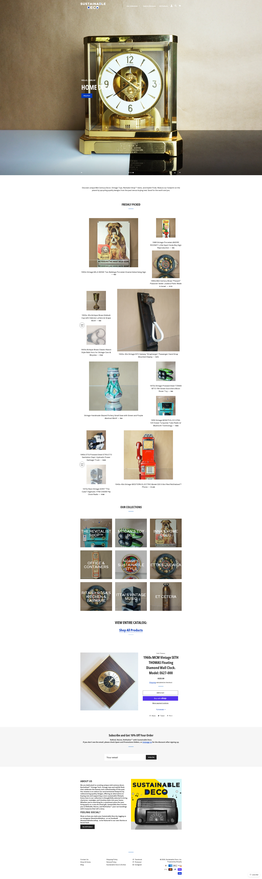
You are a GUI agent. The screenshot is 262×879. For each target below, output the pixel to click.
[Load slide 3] (133, 173)
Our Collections (132, 6)
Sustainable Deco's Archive (116, 865)
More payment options (160, 703)
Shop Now (87, 96)
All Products (163, 6)
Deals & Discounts (149, 6)
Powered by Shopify (174, 862)
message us (147, 742)
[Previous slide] (81, 172)
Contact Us (84, 859)
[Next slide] (179, 172)
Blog (82, 865)
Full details (160, 709)
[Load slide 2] (131, 173)
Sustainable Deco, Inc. (174, 859)
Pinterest (137, 862)
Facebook (138, 859)
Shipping (152, 682)
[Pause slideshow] (174, 172)
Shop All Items (85, 862)
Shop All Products (131, 630)
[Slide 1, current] (129, 173)
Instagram (138, 865)
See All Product (87, 827)
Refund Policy (111, 862)
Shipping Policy (111, 859)
